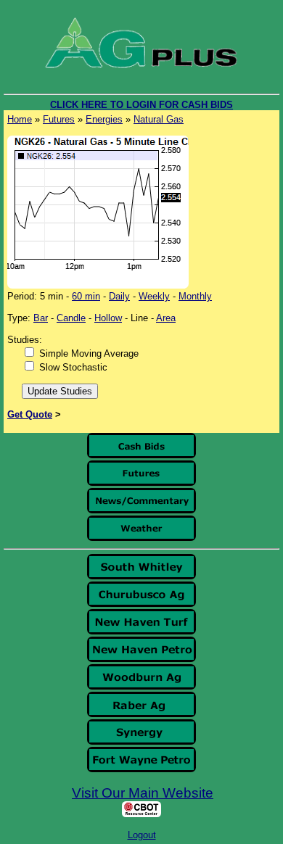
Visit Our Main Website (142, 792)
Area (166, 318)
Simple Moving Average (89, 353)
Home (19, 119)
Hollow (108, 318)
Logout (142, 834)
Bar (40, 318)
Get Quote (29, 414)
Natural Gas (159, 119)
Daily (119, 296)
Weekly (154, 296)
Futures (59, 119)
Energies (104, 119)
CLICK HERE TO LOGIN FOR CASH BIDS (141, 104)
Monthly (195, 296)
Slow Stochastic (73, 367)
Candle (71, 318)
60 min (86, 296)
